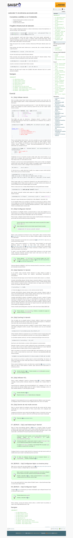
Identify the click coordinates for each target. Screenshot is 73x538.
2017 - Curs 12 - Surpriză (60, 94)
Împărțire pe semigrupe (59, 56)
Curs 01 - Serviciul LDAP (60, 63)
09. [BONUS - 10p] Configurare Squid (20, 90)
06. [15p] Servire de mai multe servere (21, 86)
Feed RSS (57, 48)
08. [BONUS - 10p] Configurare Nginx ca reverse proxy (24, 89)
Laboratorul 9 (13, 77)
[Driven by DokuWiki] (36, 535)
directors (34, 427)
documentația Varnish (27, 418)
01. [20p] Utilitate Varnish (18, 79)
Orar (56, 58)
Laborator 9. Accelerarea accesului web (60, 127)
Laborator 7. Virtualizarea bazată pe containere (60, 120)
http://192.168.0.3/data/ (17, 246)
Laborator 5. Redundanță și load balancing (59, 113)
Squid (18, 489)
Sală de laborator (58, 50)
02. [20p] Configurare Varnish (19, 80)
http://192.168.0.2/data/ (31, 246)
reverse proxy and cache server (43, 466)
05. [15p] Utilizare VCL (17, 84)
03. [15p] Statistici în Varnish (19, 82)
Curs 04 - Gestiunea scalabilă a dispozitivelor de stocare (60, 72)
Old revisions (11, 528)
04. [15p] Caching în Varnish (19, 83)
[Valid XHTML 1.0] (54, 535)
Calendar (57, 54)
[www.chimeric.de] (24, 535)
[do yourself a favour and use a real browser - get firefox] (42, 535)
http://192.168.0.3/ (16, 236)
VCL (40, 380)
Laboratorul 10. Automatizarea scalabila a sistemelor (60, 131)
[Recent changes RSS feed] (48, 535)
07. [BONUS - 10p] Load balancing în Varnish (22, 87)
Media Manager (55, 528)
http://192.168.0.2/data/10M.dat (42, 259)
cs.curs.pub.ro (58, 47)
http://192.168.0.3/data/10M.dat (26, 261)
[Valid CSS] (30, 535)
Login (64, 9)
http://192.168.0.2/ (40, 239)
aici (28, 371)
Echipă (56, 55)
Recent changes (57, 9)
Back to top (63, 528)
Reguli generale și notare (60, 59)
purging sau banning (46, 364)
